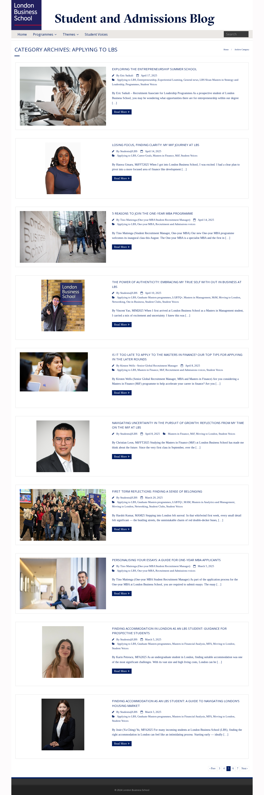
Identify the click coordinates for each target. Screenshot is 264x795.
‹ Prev (213, 768)
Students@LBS (128, 151)
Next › (245, 768)
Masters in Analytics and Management (213, 502)
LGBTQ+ (177, 297)
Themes (69, 34)
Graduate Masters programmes (154, 297)
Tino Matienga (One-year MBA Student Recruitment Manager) (155, 219)
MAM (187, 502)
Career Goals (144, 155)
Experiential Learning (170, 79)
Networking (118, 301)
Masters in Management (197, 297)
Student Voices (96, 34)
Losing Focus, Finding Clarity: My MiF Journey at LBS (155, 145)
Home (22, 34)
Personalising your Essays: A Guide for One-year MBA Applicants (167, 560)
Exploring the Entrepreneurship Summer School (154, 69)
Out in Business (135, 301)
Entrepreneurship (147, 79)
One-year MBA (145, 224)
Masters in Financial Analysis (188, 643)
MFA (209, 643)
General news (191, 79)
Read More (120, 111)
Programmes (43, 34)
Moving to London (229, 297)
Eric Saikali (126, 75)
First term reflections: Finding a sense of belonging (157, 491)
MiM (215, 297)
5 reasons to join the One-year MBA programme (153, 213)
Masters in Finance (163, 155)
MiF (177, 155)
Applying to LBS (126, 79)
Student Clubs (153, 301)
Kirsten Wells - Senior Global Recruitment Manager (149, 365)
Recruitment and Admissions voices (175, 224)
